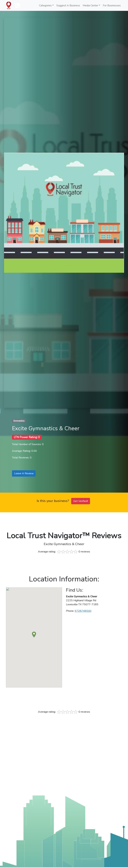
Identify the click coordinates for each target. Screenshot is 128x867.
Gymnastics (18, 420)
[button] (34, 634)
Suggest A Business (68, 5)
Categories (45, 5)
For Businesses (112, 5)
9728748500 (83, 611)
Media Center (90, 5)
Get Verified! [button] (80, 501)
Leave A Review (24, 473)
